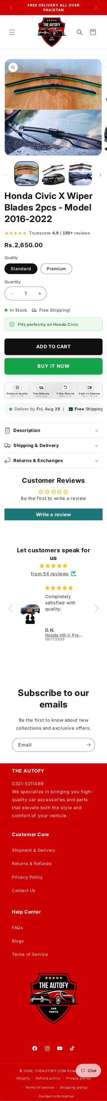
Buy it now (53, 366)
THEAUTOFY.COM (50, 1071)
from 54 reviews (50, 574)
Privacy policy (78, 1078)
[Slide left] (6, 175)
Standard (21, 268)
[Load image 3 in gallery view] (80, 173)
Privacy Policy (27, 877)
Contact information (56, 1096)
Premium (56, 268)
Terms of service (39, 1087)
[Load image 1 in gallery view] (26, 173)
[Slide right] (100, 175)
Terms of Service (30, 954)
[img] (54, 566)
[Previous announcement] (11, 7)
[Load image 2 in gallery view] (53, 173)
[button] (11, 32)
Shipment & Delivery (33, 850)
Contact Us (24, 890)
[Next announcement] (96, 7)
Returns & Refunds (31, 863)
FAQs (17, 927)
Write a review (53, 514)
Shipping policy (74, 1087)
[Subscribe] (88, 745)
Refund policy (48, 1078)
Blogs (18, 940)
